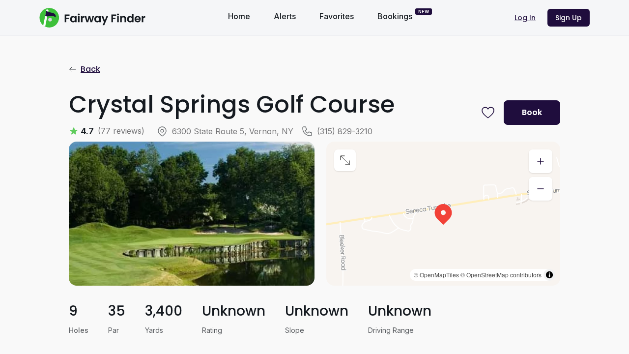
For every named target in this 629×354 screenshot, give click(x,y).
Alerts (285, 16)
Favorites (336, 16)
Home (239, 16)
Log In (525, 18)
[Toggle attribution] (549, 275)
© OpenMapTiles (436, 274)
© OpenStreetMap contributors (501, 274)
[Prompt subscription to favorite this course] (488, 112)
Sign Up (568, 18)
